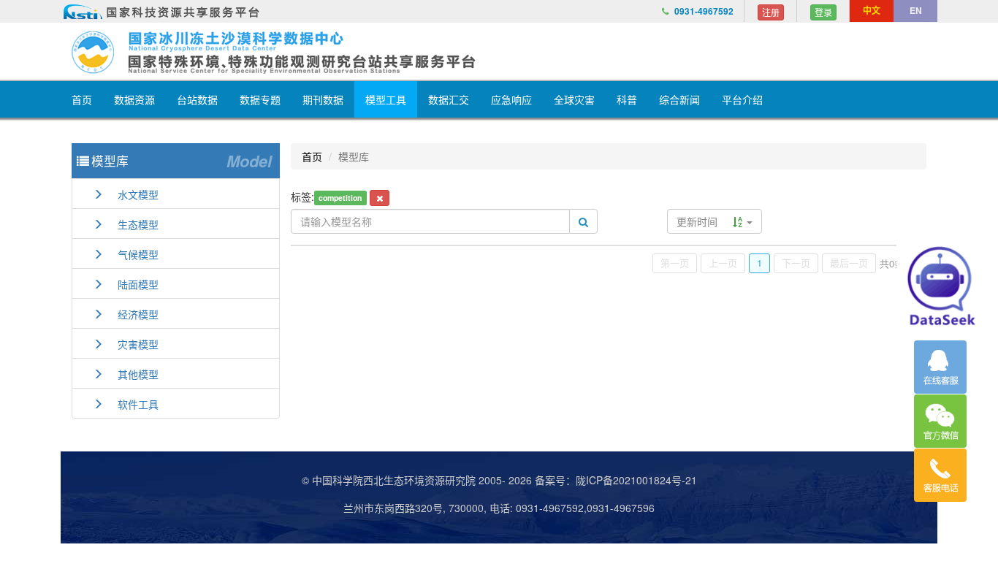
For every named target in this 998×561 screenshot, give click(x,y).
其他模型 (131, 374)
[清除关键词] (379, 198)
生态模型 (131, 224)
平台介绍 (742, 99)
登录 (823, 12)
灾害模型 (131, 344)
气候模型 (131, 254)
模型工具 (385, 99)
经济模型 (131, 314)
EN (916, 10)
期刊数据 (322, 99)
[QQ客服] (940, 367)
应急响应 (511, 99)
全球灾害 (574, 99)
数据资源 (134, 99)
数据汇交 (448, 99)
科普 (627, 99)
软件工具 (131, 404)
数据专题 (260, 99)
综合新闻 (679, 99)
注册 (771, 12)
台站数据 (197, 99)
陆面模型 (131, 284)
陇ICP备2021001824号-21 (636, 480)
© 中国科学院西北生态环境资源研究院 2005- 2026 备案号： (439, 480)
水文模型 (131, 194)
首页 (82, 99)
